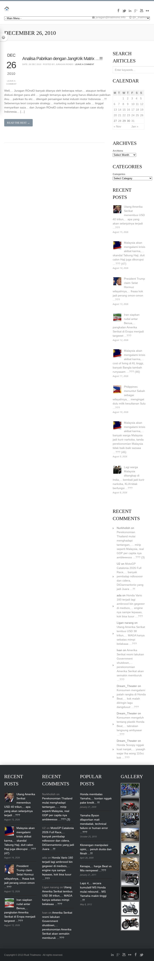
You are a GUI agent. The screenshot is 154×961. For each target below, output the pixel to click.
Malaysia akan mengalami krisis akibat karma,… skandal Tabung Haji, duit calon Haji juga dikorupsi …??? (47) (20, 840)
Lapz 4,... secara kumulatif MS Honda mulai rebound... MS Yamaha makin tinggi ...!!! (93, 892)
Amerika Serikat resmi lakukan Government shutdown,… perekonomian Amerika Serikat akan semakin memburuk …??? (57, 925)
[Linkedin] (130, 12)
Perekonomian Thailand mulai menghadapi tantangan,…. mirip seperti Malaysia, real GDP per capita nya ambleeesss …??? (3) (131, 545)
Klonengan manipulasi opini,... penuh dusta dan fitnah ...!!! (95, 849)
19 (141, 109)
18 (137, 109)
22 (124, 115)
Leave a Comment (11, 82)
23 (128, 115)
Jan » (134, 126)
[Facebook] (118, 12)
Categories (119, 174)
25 (137, 115)
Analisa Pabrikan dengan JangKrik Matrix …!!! (62, 58)
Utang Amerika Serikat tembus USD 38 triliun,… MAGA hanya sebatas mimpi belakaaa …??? (131, 635)
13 (115, 109)
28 (119, 120)
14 (119, 109)
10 (133, 104)
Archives (118, 150)
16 (128, 109)
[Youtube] (141, 12)
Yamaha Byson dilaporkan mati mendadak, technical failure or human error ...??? (94, 824)
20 (115, 115)
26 (141, 115)
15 (124, 109)
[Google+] (135, 12)
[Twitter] (124, 12)
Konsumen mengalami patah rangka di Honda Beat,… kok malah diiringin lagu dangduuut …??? (131, 699)
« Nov (117, 126)
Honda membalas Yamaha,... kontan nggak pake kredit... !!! (96, 798)
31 (133, 120)
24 (133, 115)
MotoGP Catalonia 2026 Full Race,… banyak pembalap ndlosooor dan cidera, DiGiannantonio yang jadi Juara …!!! (130, 576)
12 (141, 104)
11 (137, 104)
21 (119, 115)
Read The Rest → (18, 122)
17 (133, 109)
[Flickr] (147, 12)
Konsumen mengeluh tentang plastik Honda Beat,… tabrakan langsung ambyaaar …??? (130, 726)
